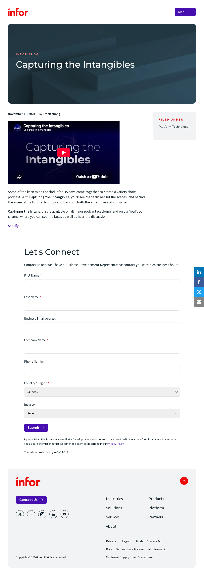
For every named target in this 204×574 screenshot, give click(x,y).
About (111, 526)
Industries (114, 499)
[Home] (18, 12)
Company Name (35, 340)
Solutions (114, 508)
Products (156, 499)
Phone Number (34, 361)
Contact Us (28, 500)
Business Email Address (40, 318)
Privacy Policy (115, 444)
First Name (31, 275)
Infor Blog (27, 54)
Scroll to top (184, 481)
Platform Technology (173, 127)
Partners (156, 517)
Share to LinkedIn (199, 272)
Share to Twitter (199, 292)
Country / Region (35, 383)
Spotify (13, 225)
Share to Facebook (199, 282)
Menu (182, 12)
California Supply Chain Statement (129, 557)
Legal (126, 541)
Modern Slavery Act (149, 541)
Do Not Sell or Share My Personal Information (137, 549)
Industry (29, 404)
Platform (156, 508)
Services (113, 517)
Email (199, 302)
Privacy (111, 541)
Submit (33, 428)
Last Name (31, 297)
